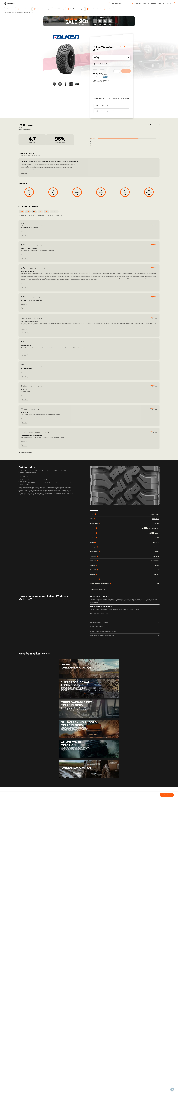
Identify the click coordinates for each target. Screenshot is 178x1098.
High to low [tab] (50, 470)
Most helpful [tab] (32, 470)
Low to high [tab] (59, 470)
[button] (111, 57)
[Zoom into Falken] (65, 59)
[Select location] (163, 3)
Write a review (154, 357)
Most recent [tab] (41, 470)
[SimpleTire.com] (9, 3)
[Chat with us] (172, 1089)
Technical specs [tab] (94, 201)
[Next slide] (83, 61)
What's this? (123, 99)
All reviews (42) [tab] (22, 470)
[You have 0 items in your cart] (173, 3)
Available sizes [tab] (104, 201)
